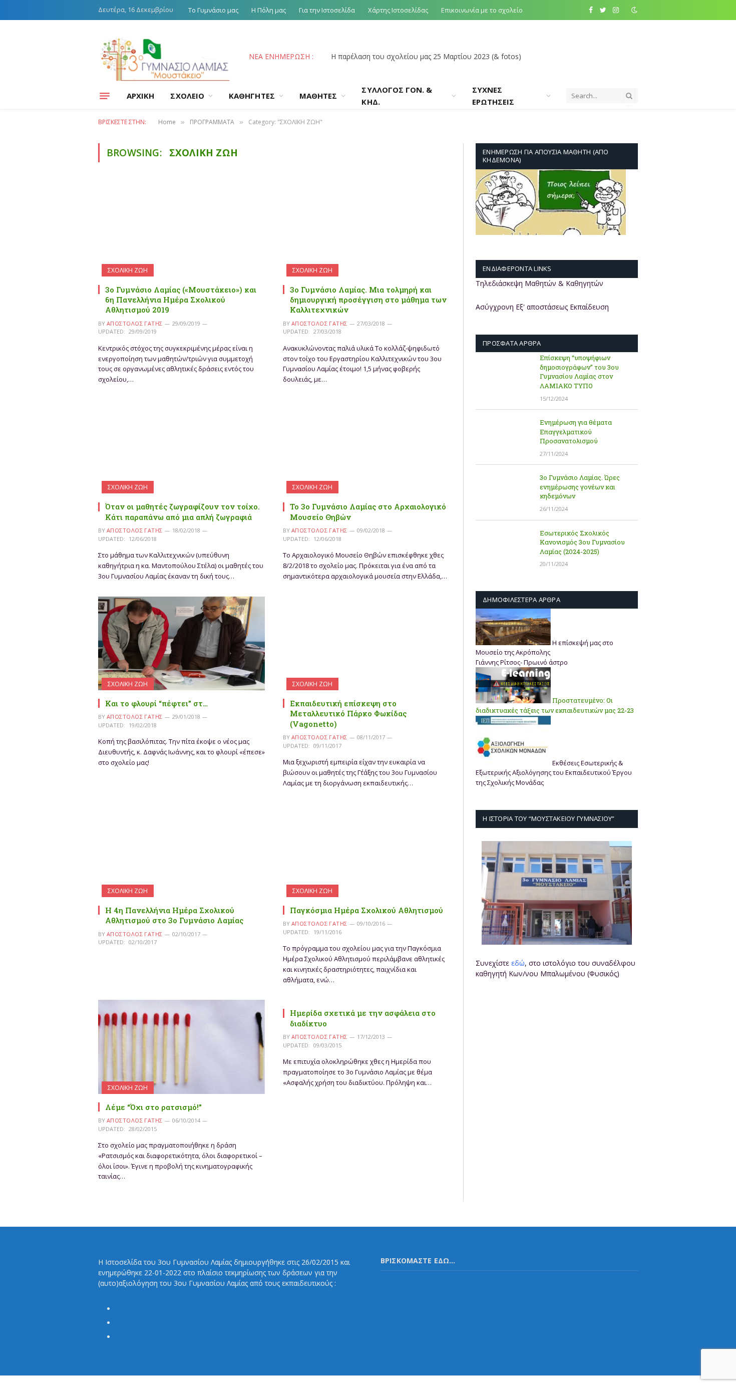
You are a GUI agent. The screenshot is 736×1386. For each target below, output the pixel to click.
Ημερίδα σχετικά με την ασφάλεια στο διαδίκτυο (363, 1018)
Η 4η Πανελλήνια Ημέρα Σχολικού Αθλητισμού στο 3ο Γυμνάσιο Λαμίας (174, 915)
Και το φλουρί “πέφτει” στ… (156, 703)
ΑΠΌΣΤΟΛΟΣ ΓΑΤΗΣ (135, 323)
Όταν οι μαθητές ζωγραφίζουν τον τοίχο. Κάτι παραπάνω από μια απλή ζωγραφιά (182, 511)
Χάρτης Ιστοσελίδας (398, 10)
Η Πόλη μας (268, 10)
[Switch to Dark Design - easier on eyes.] (633, 10)
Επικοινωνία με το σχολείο (482, 10)
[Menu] (105, 95)
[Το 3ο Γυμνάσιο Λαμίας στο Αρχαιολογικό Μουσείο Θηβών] (366, 446)
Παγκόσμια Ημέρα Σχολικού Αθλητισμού (366, 910)
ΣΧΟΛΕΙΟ (187, 96)
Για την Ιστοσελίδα (327, 10)
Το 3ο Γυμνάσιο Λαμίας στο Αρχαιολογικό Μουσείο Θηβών (368, 511)
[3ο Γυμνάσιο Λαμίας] (164, 56)
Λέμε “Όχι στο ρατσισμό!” (153, 1107)
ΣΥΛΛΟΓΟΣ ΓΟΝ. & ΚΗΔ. (396, 96)
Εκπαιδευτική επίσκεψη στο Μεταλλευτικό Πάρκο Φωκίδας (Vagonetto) (348, 713)
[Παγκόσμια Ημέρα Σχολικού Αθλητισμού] (366, 850)
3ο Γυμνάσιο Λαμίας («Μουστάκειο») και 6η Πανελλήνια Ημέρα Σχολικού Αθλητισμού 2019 (180, 300)
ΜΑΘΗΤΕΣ (318, 96)
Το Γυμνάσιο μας (213, 10)
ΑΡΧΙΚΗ (140, 96)
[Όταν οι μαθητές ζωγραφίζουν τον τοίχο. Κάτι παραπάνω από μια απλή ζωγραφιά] (181, 446)
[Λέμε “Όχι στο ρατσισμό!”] (181, 1046)
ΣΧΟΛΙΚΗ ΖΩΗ (128, 270)
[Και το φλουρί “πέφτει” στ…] (181, 643)
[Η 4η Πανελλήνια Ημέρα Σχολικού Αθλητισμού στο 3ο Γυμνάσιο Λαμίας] (181, 850)
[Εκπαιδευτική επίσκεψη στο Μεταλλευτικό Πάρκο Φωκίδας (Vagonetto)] (366, 643)
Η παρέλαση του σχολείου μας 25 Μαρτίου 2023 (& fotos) (426, 56)
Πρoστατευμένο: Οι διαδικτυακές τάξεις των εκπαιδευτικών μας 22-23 (555, 705)
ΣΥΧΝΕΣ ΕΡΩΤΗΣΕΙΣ (493, 96)
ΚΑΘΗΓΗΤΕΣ (252, 96)
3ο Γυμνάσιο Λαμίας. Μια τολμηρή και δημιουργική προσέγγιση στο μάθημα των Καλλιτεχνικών (368, 300)
